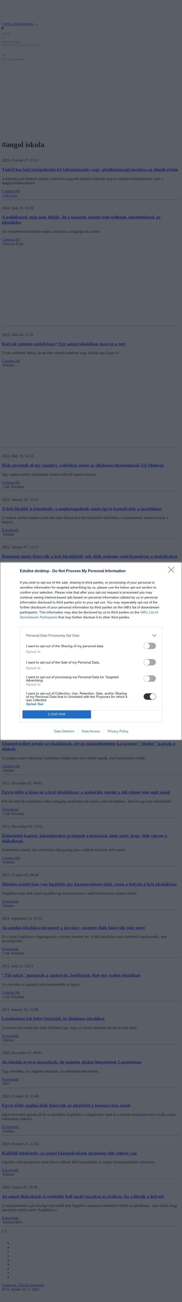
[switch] (150, 646)
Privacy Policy (118, 731)
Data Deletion (64, 731)
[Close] (172, 571)
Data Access (91, 731)
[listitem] (91, 635)
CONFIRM (57, 714)
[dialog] (91, 651)
